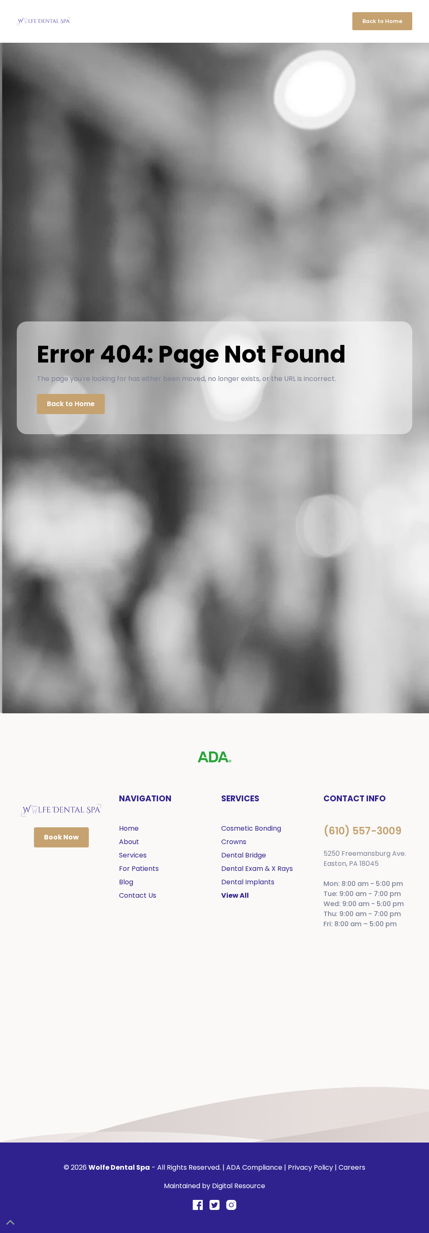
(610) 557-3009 (362, 831)
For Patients (139, 868)
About (129, 842)
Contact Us (137, 895)
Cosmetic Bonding (251, 828)
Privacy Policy (310, 1167)
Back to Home (382, 21)
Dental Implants (247, 882)
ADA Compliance (254, 1167)
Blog (126, 882)
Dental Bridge (243, 855)
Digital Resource (238, 1186)
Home (129, 828)
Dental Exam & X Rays (257, 868)
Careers (352, 1167)
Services (133, 855)
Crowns (233, 842)
